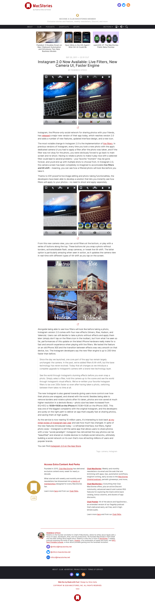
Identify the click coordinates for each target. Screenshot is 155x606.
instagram (113, 451)
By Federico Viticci (77, 70)
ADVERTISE (68, 569)
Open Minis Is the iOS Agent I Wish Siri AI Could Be (77, 46)
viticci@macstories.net (60, 557)
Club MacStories (66, 469)
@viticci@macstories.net (61, 547)
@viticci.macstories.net (60, 552)
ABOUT (30, 27)
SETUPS (76, 27)
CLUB (39, 27)
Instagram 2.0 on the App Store (65, 446)
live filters (107, 143)
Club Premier (92, 502)
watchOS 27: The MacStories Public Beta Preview (105, 46)
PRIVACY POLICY (80, 569)
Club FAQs (74, 491)
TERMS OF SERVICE (95, 569)
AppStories (103, 538)
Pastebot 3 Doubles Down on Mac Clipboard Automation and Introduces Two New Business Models (49, 48)
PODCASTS (50, 27)
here (56, 491)
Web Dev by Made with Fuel (68, 582)
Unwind (77, 540)
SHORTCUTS (64, 27)
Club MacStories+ (95, 484)
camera (104, 451)
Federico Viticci (53, 533)
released (46, 135)
